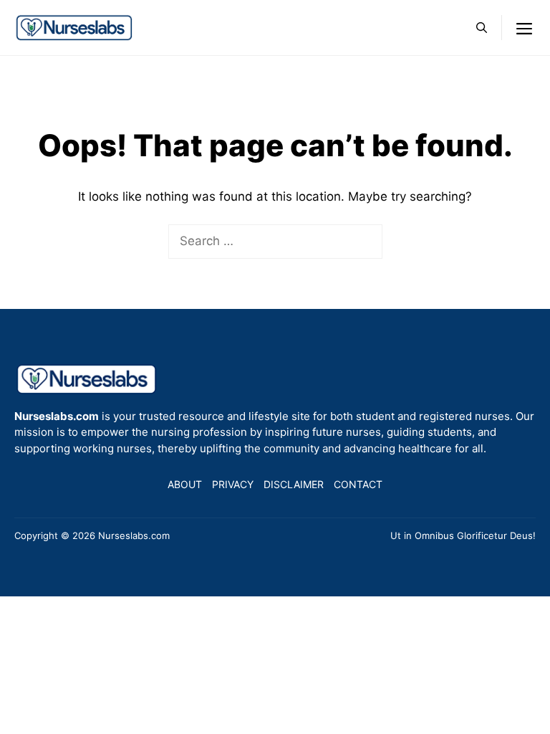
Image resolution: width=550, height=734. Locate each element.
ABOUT (185, 484)
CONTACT (358, 484)
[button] (481, 27)
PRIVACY (233, 484)
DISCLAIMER (294, 484)
